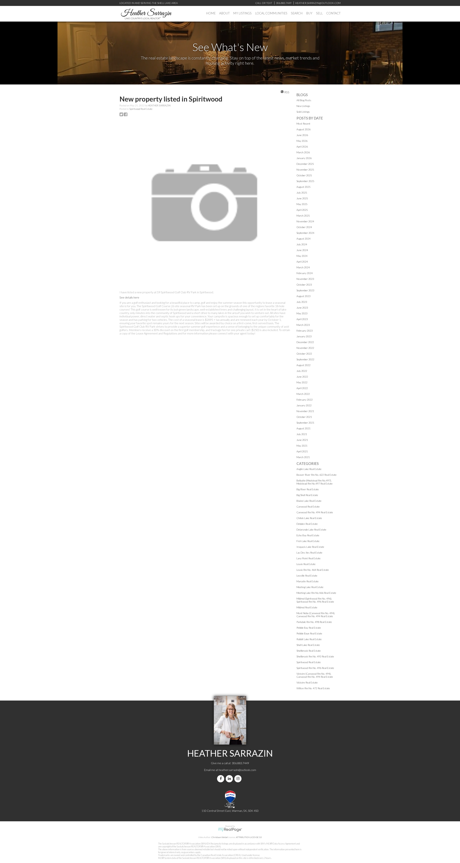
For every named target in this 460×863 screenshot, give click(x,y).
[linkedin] (230, 778)
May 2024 (301, 255)
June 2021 (302, 439)
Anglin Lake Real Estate (308, 468)
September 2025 (305, 181)
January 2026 (304, 158)
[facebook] (221, 778)
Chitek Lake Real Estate (309, 518)
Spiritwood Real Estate (140, 108)
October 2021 (304, 416)
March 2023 (303, 324)
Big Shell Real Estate (307, 495)
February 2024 (304, 273)
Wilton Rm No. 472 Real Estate (313, 688)
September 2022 (305, 359)
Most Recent (303, 123)
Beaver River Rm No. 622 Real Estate (316, 474)
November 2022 (305, 347)
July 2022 (301, 370)
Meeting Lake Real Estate (309, 587)
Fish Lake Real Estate (307, 541)
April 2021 (302, 451)
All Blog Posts (303, 100)
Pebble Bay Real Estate (308, 627)
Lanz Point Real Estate (308, 558)
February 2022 (304, 399)
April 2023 (302, 319)
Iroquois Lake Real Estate (310, 546)
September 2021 (305, 422)
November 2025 (305, 169)
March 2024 (303, 267)
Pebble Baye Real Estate (309, 633)
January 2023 (304, 336)
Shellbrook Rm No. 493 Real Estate (315, 656)
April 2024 (302, 261)
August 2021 (303, 428)
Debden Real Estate (307, 523)
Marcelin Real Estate (307, 581)
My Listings (242, 13)
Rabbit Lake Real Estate (309, 639)
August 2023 (303, 296)
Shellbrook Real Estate (308, 650)
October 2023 (304, 284)
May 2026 (301, 140)
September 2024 (305, 232)
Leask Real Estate (306, 564)
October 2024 (304, 227)
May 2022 (301, 382)
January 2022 (304, 405)
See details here (129, 297)
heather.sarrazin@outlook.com (237, 770)
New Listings (303, 105)
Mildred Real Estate (306, 607)
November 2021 (305, 411)
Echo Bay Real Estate (307, 535)
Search (297, 13)
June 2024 (302, 250)
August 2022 (303, 365)
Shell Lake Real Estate (308, 644)
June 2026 (302, 135)
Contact (333, 13)
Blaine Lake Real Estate (308, 500)
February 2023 (304, 330)
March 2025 (303, 215)
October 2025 (304, 175)
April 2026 (302, 146)
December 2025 (305, 163)
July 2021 (301, 434)
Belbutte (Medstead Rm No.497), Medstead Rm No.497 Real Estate (314, 482)
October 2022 (304, 353)
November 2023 (305, 278)
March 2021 (303, 457)
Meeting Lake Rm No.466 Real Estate (316, 592)
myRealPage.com (230, 829)
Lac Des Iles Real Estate (309, 552)
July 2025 (301, 192)
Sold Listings (303, 111)
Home (211, 13)
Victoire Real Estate (307, 682)
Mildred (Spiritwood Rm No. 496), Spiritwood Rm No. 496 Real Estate (315, 600)
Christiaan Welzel (219, 837)
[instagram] (238, 778)
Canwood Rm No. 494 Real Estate (314, 512)
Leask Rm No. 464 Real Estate (312, 569)
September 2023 (305, 290)
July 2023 (301, 301)
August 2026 (303, 129)
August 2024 (303, 238)
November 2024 (305, 221)
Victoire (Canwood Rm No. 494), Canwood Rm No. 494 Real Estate (314, 675)
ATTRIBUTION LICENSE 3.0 (249, 837)
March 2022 (303, 393)
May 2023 (301, 313)
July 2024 (301, 244)
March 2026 (303, 152)
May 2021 (301, 445)
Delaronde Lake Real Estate (311, 529)
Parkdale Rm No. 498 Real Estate (314, 621)
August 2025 (303, 186)
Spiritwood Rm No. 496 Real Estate (315, 667)
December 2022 (305, 342)
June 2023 (302, 307)
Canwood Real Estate (308, 506)
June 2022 (302, 376)
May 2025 (301, 204)
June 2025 (302, 198)
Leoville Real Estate (306, 575)
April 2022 (302, 388)
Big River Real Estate (307, 489)
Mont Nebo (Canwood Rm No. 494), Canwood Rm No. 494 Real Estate (315, 615)
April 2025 (302, 209)
